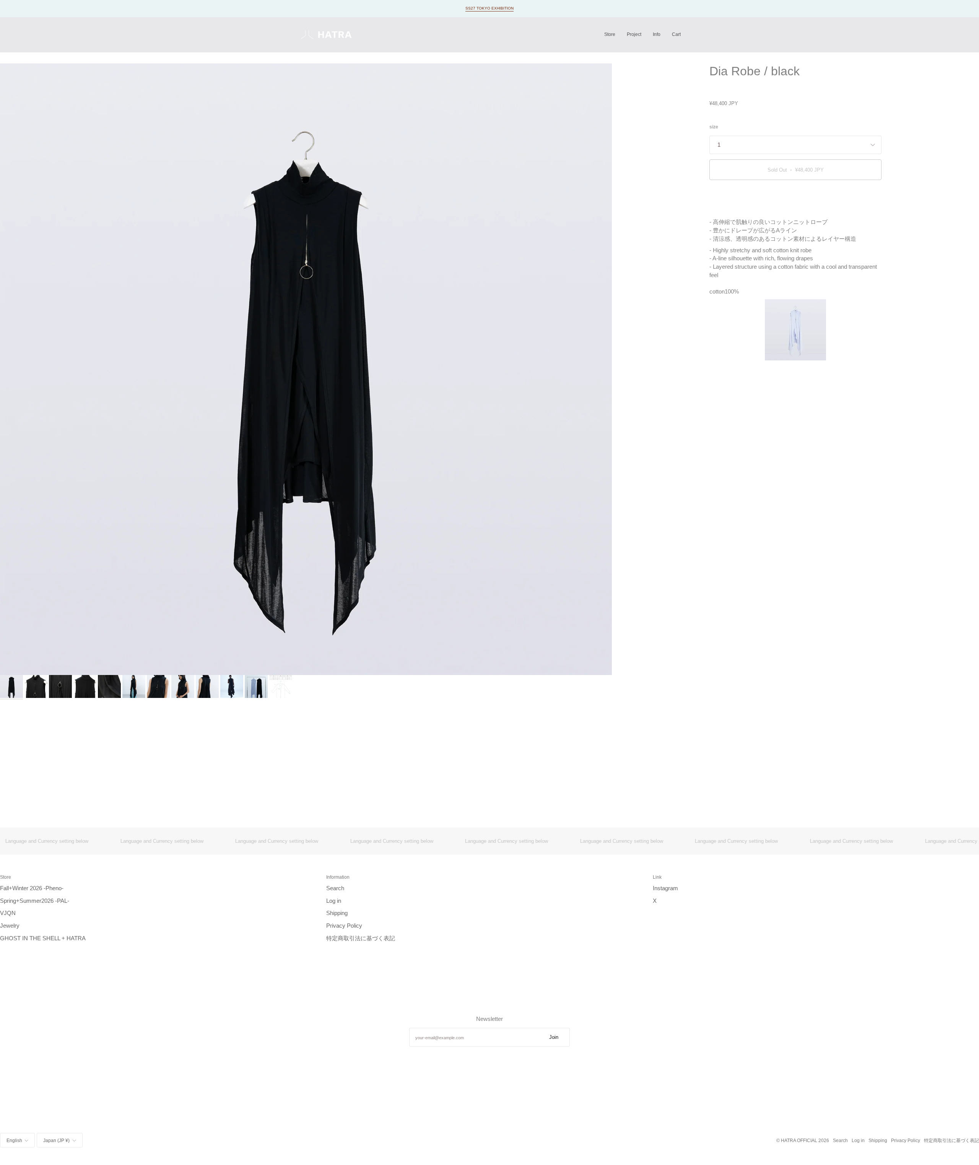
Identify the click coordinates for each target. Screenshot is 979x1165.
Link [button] (657, 877)
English (14, 1140)
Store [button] (5, 877)
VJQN (8, 913)
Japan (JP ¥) (56, 1140)
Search (335, 888)
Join (553, 1037)
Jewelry (10, 926)
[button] (609, 34)
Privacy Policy (344, 926)
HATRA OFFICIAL (799, 1140)
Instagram (665, 888)
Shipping (337, 913)
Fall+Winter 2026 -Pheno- (31, 888)
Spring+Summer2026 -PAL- (34, 901)
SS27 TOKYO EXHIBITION (489, 8)
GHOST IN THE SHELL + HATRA (43, 938)
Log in (333, 901)
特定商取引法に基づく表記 (360, 938)
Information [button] (338, 877)
